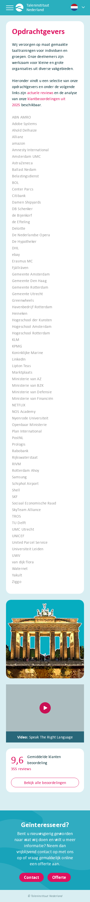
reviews (21, 768)
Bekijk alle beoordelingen (45, 782)
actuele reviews (40, 92)
